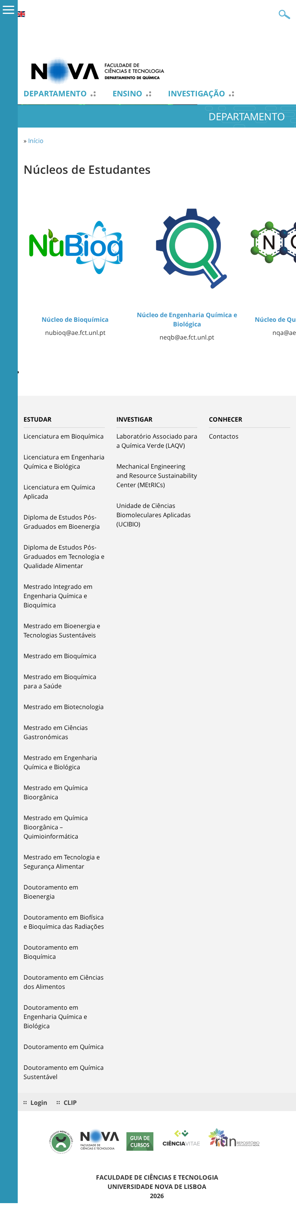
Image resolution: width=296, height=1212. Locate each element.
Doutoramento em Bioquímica (51, 952)
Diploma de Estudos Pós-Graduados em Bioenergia (62, 522)
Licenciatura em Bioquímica (64, 436)
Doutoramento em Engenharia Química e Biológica (55, 1016)
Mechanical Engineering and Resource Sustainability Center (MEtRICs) (156, 475)
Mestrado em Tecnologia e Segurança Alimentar (62, 862)
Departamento (55, 93)
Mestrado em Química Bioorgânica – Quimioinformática (56, 827)
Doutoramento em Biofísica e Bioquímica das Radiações (64, 922)
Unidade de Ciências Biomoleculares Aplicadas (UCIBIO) (153, 514)
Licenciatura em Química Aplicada (59, 492)
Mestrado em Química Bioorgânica (56, 792)
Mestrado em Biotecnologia (64, 707)
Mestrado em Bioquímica (60, 656)
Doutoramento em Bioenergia (51, 892)
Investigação (196, 93)
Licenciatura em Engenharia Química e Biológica (64, 462)
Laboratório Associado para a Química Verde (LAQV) (156, 441)
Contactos (224, 436)
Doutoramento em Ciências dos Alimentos (64, 982)
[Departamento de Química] (101, 70)
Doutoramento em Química (64, 1046)
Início (36, 140)
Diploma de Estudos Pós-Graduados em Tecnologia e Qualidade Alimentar (64, 556)
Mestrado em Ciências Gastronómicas (56, 732)
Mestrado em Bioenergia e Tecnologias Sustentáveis (62, 630)
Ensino (127, 93)
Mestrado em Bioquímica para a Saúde (60, 681)
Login (38, 1102)
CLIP (70, 1102)
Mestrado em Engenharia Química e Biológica (60, 762)
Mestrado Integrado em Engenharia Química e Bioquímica (58, 595)
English (21, 14)
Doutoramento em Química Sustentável (64, 1072)
